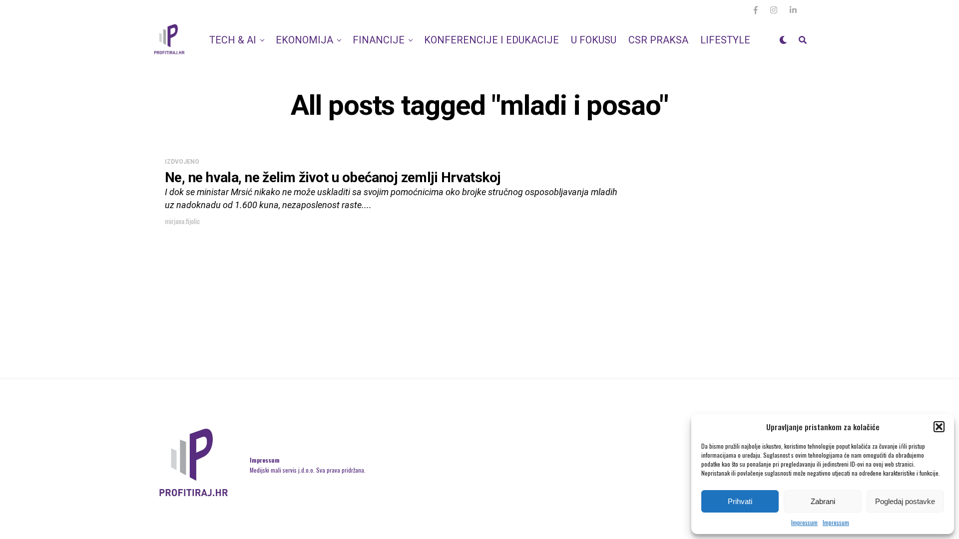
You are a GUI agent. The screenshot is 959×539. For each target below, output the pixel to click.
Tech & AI (232, 40)
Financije (379, 40)
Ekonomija (304, 40)
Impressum (804, 522)
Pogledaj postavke (905, 501)
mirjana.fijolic (182, 221)
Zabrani (823, 501)
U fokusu (593, 40)
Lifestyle (725, 40)
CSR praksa (658, 40)
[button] (939, 427)
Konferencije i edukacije (491, 40)
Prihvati (740, 501)
